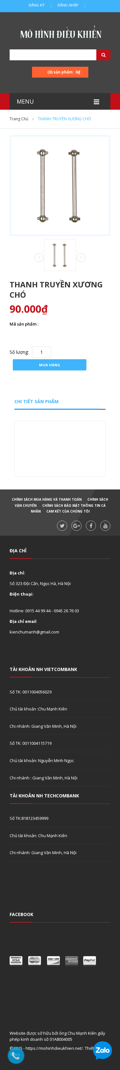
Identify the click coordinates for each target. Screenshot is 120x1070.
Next (80, 257)
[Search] (95, 54)
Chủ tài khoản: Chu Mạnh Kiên (38, 835)
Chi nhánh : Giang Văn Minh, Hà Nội (43, 778)
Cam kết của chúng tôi (68, 511)
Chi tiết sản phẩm (36, 401)
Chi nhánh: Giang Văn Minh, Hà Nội (43, 726)
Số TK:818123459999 (29, 818)
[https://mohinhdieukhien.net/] (60, 33)
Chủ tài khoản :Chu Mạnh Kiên (38, 709)
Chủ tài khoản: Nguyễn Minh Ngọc (42, 760)
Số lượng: (19, 352)
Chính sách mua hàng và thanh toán (47, 499)
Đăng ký (36, 5)
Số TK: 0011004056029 (31, 692)
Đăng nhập (68, 5)
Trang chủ (19, 119)
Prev (39, 258)
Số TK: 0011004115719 (31, 743)
